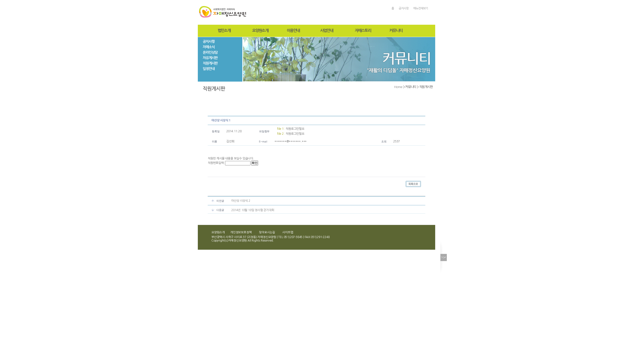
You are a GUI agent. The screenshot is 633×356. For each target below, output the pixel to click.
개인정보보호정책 (240, 232)
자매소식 (209, 47)
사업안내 (326, 30)
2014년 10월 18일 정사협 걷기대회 (252, 210)
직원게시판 (210, 63)
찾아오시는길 (267, 232)
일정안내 (209, 68)
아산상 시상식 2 (240, 200)
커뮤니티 (395, 30)
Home (398, 87)
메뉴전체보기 (420, 8)
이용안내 (293, 30)
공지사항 (403, 8)
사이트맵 (287, 232)
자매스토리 (363, 30)
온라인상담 (210, 52)
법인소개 (224, 30)
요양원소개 (260, 30)
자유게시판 (210, 58)
